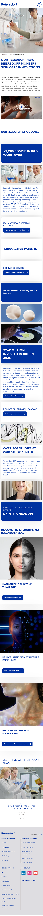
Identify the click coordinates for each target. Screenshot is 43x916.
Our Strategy (6, 847)
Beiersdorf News (27, 862)
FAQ (3, 872)
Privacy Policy (6, 881)
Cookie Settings (7, 885)
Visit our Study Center (12, 396)
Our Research (19, 54)
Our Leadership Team (8, 851)
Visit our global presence (13, 414)
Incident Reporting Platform (10, 894)
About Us (11, 54)
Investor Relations (27, 858)
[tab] (20, 818)
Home (4, 54)
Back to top (34, 834)
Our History (5, 856)
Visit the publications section (14, 272)
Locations (5, 860)
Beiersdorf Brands (27, 847)
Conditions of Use (7, 890)
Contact (4, 877)
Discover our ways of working (15, 230)
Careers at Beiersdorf (28, 842)
